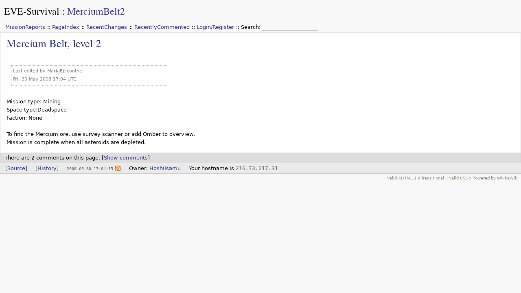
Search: (251, 27)
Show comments (126, 158)
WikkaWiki (508, 177)
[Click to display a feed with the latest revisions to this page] (117, 168)
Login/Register (215, 27)
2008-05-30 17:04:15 (90, 168)
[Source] (16, 168)
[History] (47, 168)
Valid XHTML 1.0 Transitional (415, 177)
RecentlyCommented (162, 27)
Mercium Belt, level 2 (54, 43)
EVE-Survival (31, 10)
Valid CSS (458, 177)
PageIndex (65, 27)
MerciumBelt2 (96, 10)
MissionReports (25, 27)
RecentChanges (106, 27)
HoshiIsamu (165, 168)
